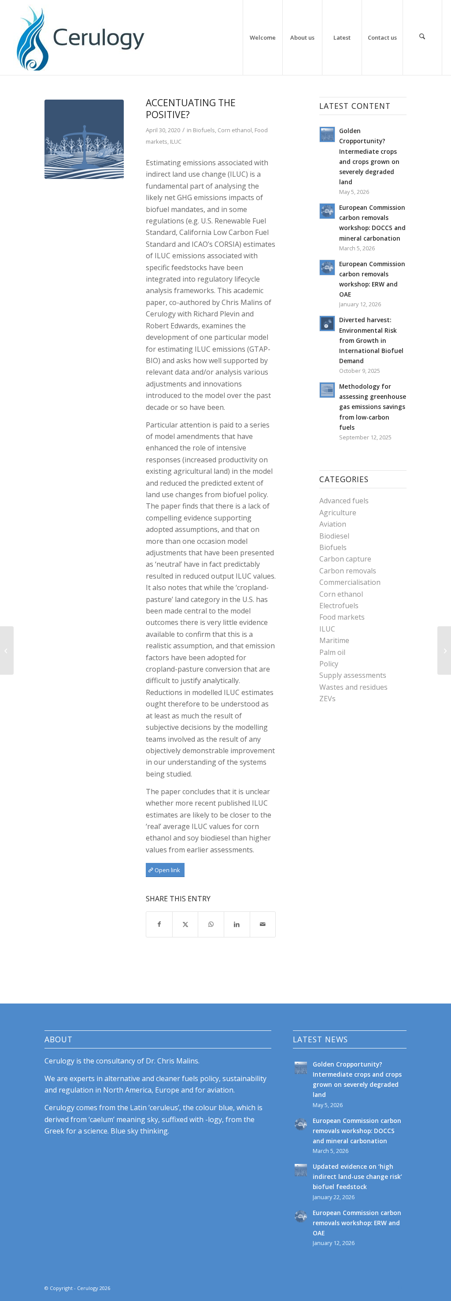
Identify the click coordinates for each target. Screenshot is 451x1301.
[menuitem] (262, 37)
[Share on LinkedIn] (237, 924)
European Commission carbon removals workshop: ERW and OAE (357, 1222)
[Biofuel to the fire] (7, 650)
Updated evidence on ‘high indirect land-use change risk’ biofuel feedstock (357, 1176)
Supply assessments (352, 675)
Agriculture (337, 512)
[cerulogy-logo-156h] (80, 37)
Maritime (334, 640)
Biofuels (204, 130)
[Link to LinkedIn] (400, 1287)
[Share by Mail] (263, 924)
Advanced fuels (344, 501)
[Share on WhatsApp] (211, 924)
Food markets (342, 617)
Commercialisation (350, 582)
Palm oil (332, 652)
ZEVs (327, 698)
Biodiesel (334, 536)
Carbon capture (345, 559)
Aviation (332, 524)
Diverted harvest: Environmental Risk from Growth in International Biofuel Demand (371, 340)
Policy (328, 664)
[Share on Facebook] (159, 924)
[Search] (422, 37)
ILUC (175, 141)
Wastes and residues (353, 687)
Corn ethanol (235, 130)
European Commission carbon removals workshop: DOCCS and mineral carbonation (357, 1130)
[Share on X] (185, 924)
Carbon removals (347, 571)
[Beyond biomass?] (444, 650)
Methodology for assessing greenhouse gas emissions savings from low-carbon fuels (372, 406)
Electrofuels (339, 605)
